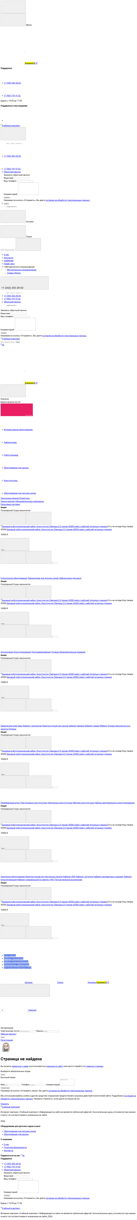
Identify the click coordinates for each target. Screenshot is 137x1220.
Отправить (7, 197)
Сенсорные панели (10, 498)
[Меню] (13, 7)
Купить (3, 549)
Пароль (39, 1031)
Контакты (8, 258)
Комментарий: (11, 194)
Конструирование (22, 652)
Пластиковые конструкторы (33, 803)
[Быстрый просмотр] (12, 575)
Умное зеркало (8, 501)
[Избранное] (37, 370)
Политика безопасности (15, 1147)
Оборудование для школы (16, 1134)
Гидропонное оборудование (14, 578)
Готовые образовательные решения (68, 652)
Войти (2, 1037)
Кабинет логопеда (84, 876)
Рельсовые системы (10, 504)
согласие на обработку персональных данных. (68, 200)
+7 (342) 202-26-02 (12, 83)
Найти (17, 342)
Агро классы (10, 955)
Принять (5, 1104)
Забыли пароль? (8, 1034)
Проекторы (24, 498)
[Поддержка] (13, 133)
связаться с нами (20, 1066)
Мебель (103, 726)
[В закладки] (38, 518)
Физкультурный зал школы (55, 726)
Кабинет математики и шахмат (108, 876)
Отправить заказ (5, 1088)
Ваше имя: (9, 178)
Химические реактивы (11, 726)
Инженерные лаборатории (16, 964)
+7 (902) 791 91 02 (12, 95)
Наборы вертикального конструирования (114, 803)
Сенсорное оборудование (13, 876)
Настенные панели (54, 876)
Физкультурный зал (34, 876)
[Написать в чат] (25, 990)
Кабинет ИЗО (69, 876)
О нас (6, 254)
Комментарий (53, 1084)
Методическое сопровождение (21, 270)
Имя (3, 1084)
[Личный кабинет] (12, 357)
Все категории (28, 415)
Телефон (25, 1084)
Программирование (41, 652)
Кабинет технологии (32, 726)
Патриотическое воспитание (68, 879)
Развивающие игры (10, 803)
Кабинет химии (92, 726)
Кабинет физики (76, 726)
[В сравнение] (13, 518)
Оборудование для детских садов (20, 1131)
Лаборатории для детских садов (43, 578)
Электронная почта (10, 1031)
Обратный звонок (12, 172)
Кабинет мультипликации (16, 961)
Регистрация (7, 1040)
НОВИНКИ (8, 261)
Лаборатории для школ (70, 578)
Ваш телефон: (10, 181)
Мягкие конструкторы (83, 803)
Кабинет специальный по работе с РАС (35, 879)
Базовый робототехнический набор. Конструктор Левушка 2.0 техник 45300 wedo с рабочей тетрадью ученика (59, 529)
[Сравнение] (13, 370)
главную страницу (94, 1066)
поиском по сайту (54, 1066)
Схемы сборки (14, 273)
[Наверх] (12, 1025)
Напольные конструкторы (60, 803)
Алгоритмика (7, 652)
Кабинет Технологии (13, 958)
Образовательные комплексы (29, 501)
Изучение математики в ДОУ (17, 967)
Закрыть (6, 203)
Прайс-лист (9, 264)
